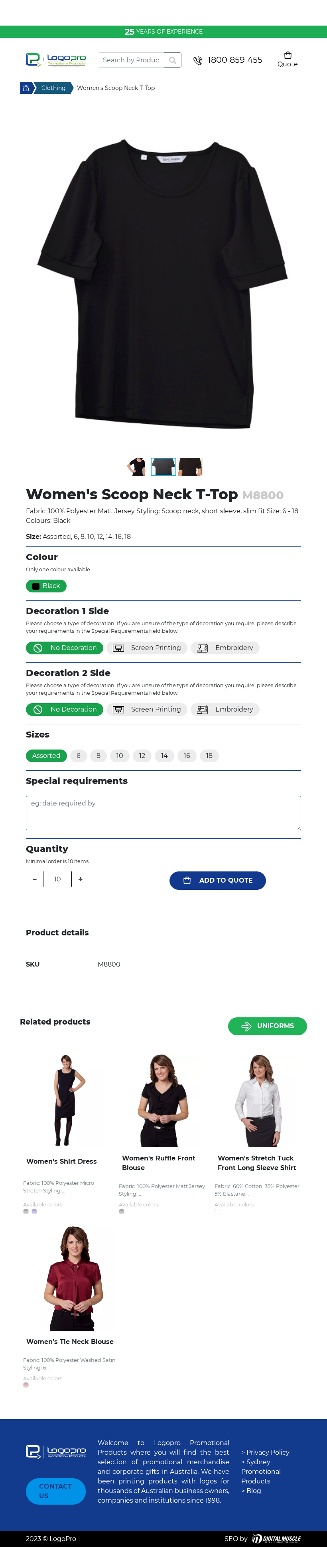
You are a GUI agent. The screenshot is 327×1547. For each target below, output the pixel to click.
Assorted (46, 756)
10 (119, 756)
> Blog (251, 1491)
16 (187, 756)
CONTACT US (55, 1491)
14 (164, 756)
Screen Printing (156, 648)
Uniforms (275, 1026)
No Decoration (74, 648)
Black (51, 586)
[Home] (56, 60)
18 (209, 756)
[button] (163, 282)
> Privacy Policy (265, 1452)
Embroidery (234, 648)
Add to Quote (226, 880)
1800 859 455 (235, 60)
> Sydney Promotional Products (261, 1471)
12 (142, 756)
